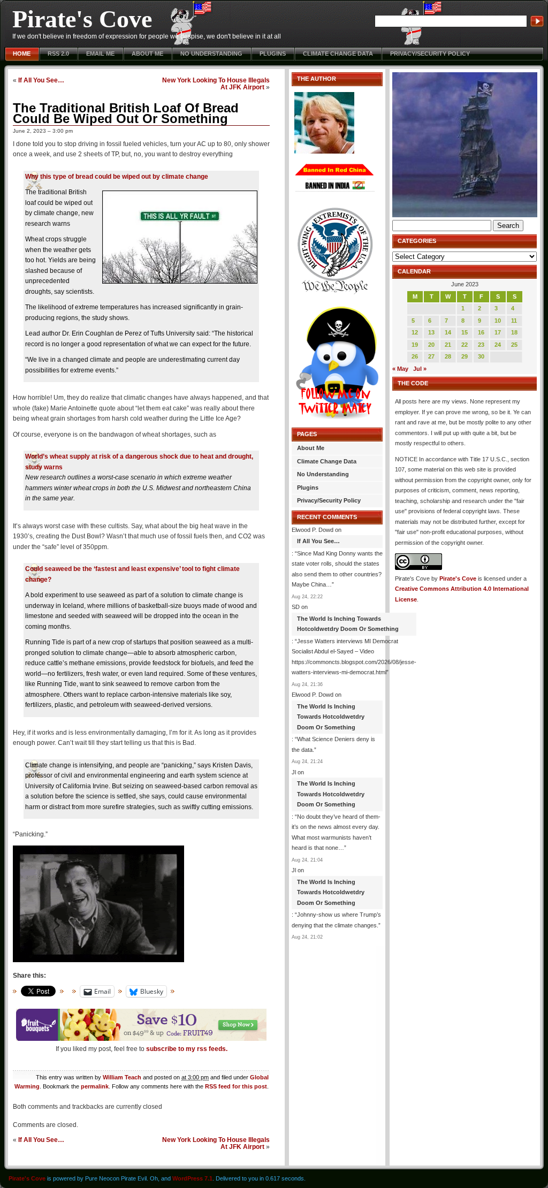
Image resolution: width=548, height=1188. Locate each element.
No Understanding (211, 53)
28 (448, 356)
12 (415, 332)
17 (497, 332)
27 (431, 356)
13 (431, 332)
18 (514, 332)
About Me (147, 53)
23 (481, 344)
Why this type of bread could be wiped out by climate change (116, 176)
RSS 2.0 (58, 53)
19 (415, 344)
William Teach (122, 1077)
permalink (95, 1086)
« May (400, 368)
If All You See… (41, 80)
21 (448, 344)
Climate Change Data (338, 53)
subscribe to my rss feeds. (186, 1049)
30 (481, 356)
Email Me (100, 53)
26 (415, 356)
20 (431, 344)
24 (497, 344)
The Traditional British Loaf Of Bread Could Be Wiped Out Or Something (126, 113)
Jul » (420, 368)
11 (514, 320)
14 (448, 332)
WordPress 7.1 (192, 1178)
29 (464, 356)
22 (464, 344)
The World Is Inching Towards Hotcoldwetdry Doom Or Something (348, 624)
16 (481, 332)
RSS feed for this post (236, 1086)
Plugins (273, 53)
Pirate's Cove (82, 19)
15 (464, 332)
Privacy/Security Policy (430, 53)
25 (514, 344)
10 (497, 320)
